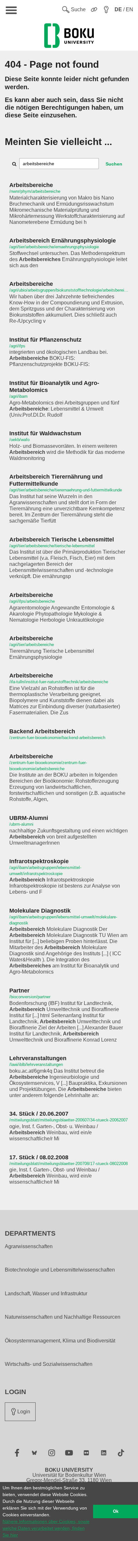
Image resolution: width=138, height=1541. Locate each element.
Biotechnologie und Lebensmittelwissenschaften (60, 1270)
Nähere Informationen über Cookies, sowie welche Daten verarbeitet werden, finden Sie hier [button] (46, 1528)
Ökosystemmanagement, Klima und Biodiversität (60, 1340)
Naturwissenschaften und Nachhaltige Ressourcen (62, 1317)
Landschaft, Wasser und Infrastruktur (46, 1293)
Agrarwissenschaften (29, 1246)
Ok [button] (115, 1511)
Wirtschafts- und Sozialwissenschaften (48, 1364)
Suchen (114, 163)
